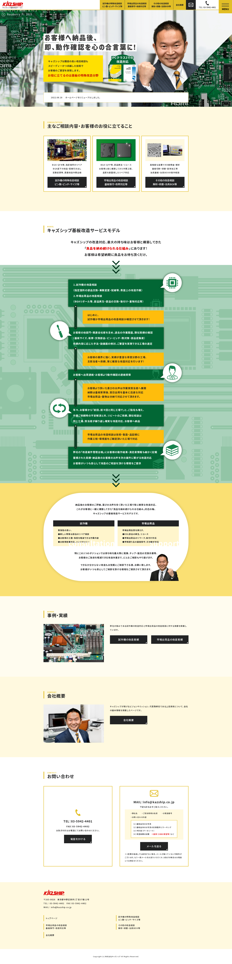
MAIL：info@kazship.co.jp (154, 802)
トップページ (52, 918)
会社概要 (180, 4)
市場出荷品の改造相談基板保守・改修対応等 (137, 5)
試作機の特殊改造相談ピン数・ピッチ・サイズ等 (112, 5)
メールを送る (154, 846)
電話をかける (78, 839)
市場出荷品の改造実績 (170, 639)
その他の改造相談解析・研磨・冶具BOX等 (161, 5)
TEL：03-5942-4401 (77, 821)
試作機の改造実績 (128, 639)
